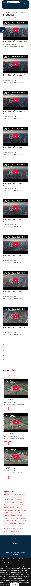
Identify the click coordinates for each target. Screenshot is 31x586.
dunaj (14, 502)
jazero (6, 507)
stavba (21, 523)
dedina (21, 497)
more (13, 515)
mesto (18, 513)
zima (12, 534)
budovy (22, 494)
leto (6, 513)
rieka (6, 521)
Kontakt (15, 548)
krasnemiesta (8, 510)
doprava (20, 499)
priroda (23, 518)
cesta (14, 497)
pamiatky (14, 518)
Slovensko (13, 523)
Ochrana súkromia (10, 565)
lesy (23, 510)
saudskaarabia (22, 521)
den (6, 499)
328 (3, 427)
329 (3, 434)
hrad (22, 505)
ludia (12, 513)
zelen (6, 534)
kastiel (19, 507)
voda (13, 528)
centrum (7, 497)
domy (12, 499)
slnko (6, 523)
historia (21, 502)
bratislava (14, 494)
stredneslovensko (15, 526)
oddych (6, 518)
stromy (7, 528)
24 (3, 359)
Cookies (15, 543)
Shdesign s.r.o (9, 552)
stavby (6, 526)
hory (16, 505)
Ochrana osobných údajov (16, 539)
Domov (5, 12)
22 (3, 355)
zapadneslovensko (16, 531)
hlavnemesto (8, 505)
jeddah (13, 507)
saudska (13, 521)
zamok (6, 531)
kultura (17, 510)
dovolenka (7, 502)
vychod (20, 528)
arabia (6, 494)
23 (3, 357)
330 (3, 440)
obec (19, 515)
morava (6, 515)
